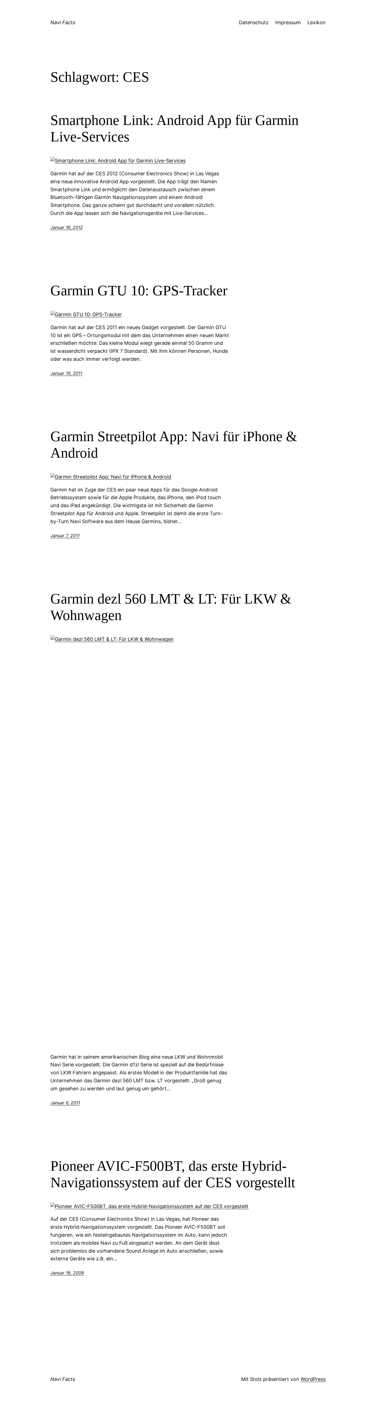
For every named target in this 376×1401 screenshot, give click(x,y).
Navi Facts (62, 22)
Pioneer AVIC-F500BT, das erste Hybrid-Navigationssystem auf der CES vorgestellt (172, 1174)
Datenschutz (254, 22)
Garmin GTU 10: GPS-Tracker (138, 290)
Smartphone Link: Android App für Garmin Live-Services (174, 128)
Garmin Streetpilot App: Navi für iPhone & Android (173, 444)
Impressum (288, 22)
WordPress (313, 1379)
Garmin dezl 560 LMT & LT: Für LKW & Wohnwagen (170, 607)
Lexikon (316, 22)
